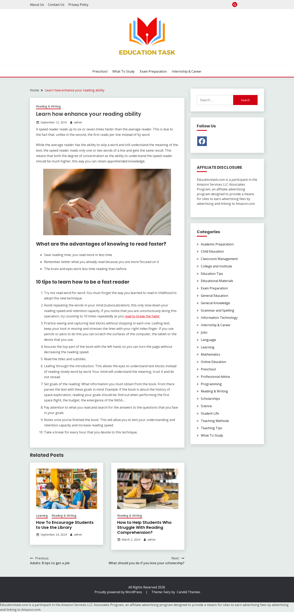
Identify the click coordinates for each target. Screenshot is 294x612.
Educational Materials (217, 281)
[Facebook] (202, 141)
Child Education (212, 251)
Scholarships (210, 398)
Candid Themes (188, 592)
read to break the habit (142, 316)
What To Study (248, 4)
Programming (211, 384)
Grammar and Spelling (217, 310)
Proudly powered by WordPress (119, 592)
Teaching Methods (215, 421)
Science (206, 406)
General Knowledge (215, 303)
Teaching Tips (211, 428)
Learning (42, 515)
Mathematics (210, 354)
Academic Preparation (217, 244)
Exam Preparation (254, 4)
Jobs (204, 332)
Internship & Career (261, 4)
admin (78, 122)
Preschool (241, 4)
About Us (37, 4)
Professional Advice (215, 376)
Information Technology (219, 317)
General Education (214, 295)
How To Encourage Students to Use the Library (65, 525)
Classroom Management (219, 259)
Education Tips (212, 273)
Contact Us (56, 4)
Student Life (210, 413)
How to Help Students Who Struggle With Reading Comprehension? (144, 527)
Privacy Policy (78, 4)
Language (208, 340)
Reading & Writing (48, 106)
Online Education (213, 362)
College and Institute (216, 266)
